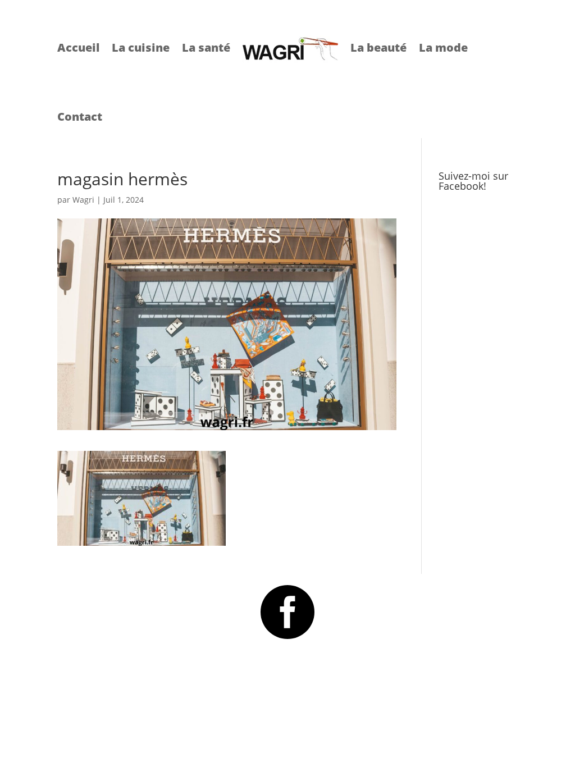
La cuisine (141, 47)
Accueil (78, 47)
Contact (79, 116)
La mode (443, 47)
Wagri (83, 199)
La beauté (378, 47)
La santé (206, 47)
